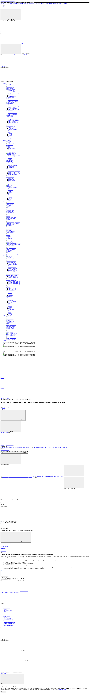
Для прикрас (11, 166)
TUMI (9, 299)
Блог (57, 3)
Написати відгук (4, 408)
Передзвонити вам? (5, 67)
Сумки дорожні (11, 148)
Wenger (10, 133)
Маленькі (10, 295)
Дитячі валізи (11, 117)
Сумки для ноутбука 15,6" (14, 173)
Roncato (10, 130)
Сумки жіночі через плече (14, 155)
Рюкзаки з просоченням (13, 272)
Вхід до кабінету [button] (7, 616)
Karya (9, 310)
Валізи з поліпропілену (13, 104)
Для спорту (11, 159)
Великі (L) (10, 95)
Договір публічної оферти (37, 3)
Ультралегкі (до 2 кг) (13, 119)
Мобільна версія (24, 591)
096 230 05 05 (4, 66)
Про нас (2, 3)
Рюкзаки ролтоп (12, 267)
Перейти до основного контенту (8, 1)
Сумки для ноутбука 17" (13, 174)
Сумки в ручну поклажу (13, 182)
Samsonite (10, 128)
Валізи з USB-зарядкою (13, 120)
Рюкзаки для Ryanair (13, 277)
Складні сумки (11, 152)
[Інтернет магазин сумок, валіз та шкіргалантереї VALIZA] (4, 576)
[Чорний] (16, 447)
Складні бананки (12, 180)
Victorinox (10, 196)
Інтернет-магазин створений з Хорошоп (10, 592)
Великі (10, 293)
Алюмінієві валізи (12, 108)
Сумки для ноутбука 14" (13, 172)
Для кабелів (11, 167)
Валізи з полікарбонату (13, 106)
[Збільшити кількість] (74, 482)
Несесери (10, 164)
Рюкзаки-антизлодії (12, 264)
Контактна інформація (27, 3)
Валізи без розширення (13, 123)
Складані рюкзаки (12, 270)
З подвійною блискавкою (14, 124)
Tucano (10, 198)
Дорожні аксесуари (7, 315)
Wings (9, 137)
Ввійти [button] (2, 445)
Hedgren (10, 192)
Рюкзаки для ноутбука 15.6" (14, 283)
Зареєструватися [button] (9, 445)
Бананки (10, 158)
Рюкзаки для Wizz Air (13, 276)
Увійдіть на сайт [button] (4, 432)
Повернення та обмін (17, 3)
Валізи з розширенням (13, 122)
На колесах (10, 178)
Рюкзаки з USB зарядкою (14, 271)
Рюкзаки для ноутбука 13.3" (14, 281)
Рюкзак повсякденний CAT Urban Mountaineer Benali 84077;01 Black (48, 476)
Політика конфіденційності (49, 3)
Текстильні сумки (7, 140)
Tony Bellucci (11, 309)
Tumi (9, 191)
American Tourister (12, 129)
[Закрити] (11, 459)
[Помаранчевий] (50, 447)
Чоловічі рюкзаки (12, 288)
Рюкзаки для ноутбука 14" (14, 282)
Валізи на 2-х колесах (13, 100)
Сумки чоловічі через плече (14, 156)
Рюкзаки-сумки (11, 265)
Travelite (10, 135)
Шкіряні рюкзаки (12, 269)
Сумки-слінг (11, 179)
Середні (10, 294)
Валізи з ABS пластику (13, 109)
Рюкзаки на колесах (12, 268)
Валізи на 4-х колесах (13, 101)
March (9, 139)
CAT (9, 132)
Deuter (9, 200)
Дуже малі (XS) (11, 91)
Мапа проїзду (4, 673)
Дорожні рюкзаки (12, 263)
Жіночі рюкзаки (12, 289)
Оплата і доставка (8, 3)
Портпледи (10, 149)
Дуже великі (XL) (12, 96)
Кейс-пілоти (11, 151)
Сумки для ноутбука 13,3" (14, 171)
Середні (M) (11, 94)
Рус (4, 6)
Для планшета (11, 184)
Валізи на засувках (12, 114)
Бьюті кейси (11, 162)
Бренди (4, 340)
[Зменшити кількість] (74, 470)
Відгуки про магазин (62, 3)
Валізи (4, 83)
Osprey (9, 199)
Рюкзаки (5, 255)
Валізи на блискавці (12, 113)
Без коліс (10, 181)
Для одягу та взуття (12, 165)
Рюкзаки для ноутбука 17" (14, 284)
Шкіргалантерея (6, 201)
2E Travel (10, 134)
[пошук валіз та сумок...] (11, 49)
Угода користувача (62, 689)
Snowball (10, 136)
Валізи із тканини (12, 107)
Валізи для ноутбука (12, 121)
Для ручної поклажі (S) (13, 92)
